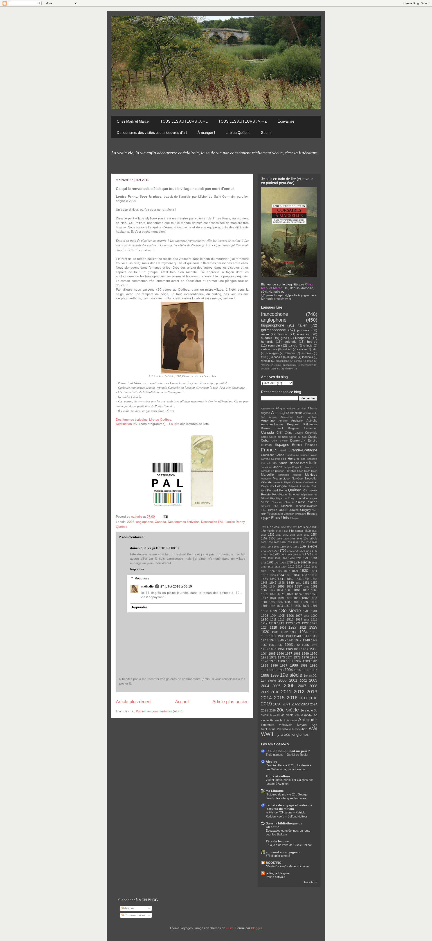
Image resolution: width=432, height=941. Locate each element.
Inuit (263, 463)
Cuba (265, 440)
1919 (280, 623)
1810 (263, 566)
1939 (289, 636)
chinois (308, 345)
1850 (298, 582)
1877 (264, 598)
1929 (313, 627)
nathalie (137, 516)
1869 (264, 594)
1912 (281, 619)
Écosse (312, 513)
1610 (283, 542)
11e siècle (273, 527)
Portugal (272, 490)
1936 (264, 636)
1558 (272, 538)
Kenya (287, 467)
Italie (313, 463)
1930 (265, 632)
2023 (305, 704)
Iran (274, 463)
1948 (306, 640)
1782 (263, 558)
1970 (313, 653)
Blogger (256, 928)
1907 (299, 615)
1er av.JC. (310, 675)
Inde (303, 458)
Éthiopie (294, 518)
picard (276, 368)
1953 (289, 645)
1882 (305, 598)
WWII (267, 734)
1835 (288, 575)
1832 (264, 575)
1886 (279, 602)
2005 (276, 686)
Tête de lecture (277, 841)
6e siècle (276, 720)
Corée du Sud (297, 436)
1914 (299, 619)
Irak (268, 463)
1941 (305, 636)
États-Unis (280, 518)
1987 (283, 665)
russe (265, 334)
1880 (288, 598)
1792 (299, 558)
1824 (271, 571)
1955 (305, 645)
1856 (290, 586)
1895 (297, 605)
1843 (298, 579)
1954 (297, 645)
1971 (264, 657)
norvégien (272, 353)
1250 (283, 527)
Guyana (312, 455)
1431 (278, 531)
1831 (313, 571)
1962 (304, 649)
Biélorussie (310, 424)
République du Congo (282, 498)
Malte (307, 471)
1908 (306, 615)
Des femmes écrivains (131, 419)
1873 (290, 594)
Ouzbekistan (310, 482)
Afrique (280, 408)
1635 (308, 542)
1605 (276, 542)
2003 (313, 680)
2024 (313, 704)
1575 (286, 538)
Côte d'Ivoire (279, 440)
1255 (289, 527)
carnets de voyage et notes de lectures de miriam (289, 807)
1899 (273, 611)
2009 (265, 692)
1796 (270, 562)
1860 (306, 586)
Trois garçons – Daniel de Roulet (287, 754)
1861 (314, 586)
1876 (313, 594)
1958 (272, 649)
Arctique (312, 417)
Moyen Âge (307, 725)
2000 (282, 680)
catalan (302, 349)
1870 (273, 594)
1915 (306, 619)
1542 (285, 534)
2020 (277, 704)
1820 (314, 566)
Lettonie (291, 471)
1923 (313, 623)
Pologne (281, 486)
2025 (264, 710)
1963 (313, 649)
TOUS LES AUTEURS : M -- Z (242, 121)
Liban (300, 471)
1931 (275, 632)
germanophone (273, 330)
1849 (290, 582)
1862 (264, 590)
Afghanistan (267, 408)
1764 (289, 554)
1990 (313, 665)
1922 (305, 623)
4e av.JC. (275, 715)
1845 (314, 579)
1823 (263, 571)
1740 (308, 550)
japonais (303, 330)
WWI (313, 729)
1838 (313, 575)
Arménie (283, 420)
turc (263, 357)
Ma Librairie (275, 791)
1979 (273, 661)
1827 (287, 571)
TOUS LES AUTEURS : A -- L (184, 121)
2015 (279, 697)
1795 (263, 562)
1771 (301, 554)
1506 (314, 531)
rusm (230, 928)
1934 (303, 632)
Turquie (272, 510)
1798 (283, 562)
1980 (281, 661)
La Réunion (277, 471)
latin (314, 349)
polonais (290, 341)
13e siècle (267, 530)
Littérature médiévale (276, 725)
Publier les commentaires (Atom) (159, 711)
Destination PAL (127, 424)
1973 (281, 657)
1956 (313, 645)
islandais (303, 334)
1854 (272, 586)
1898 (264, 611)
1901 (314, 611)
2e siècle (306, 710)
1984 (314, 661)
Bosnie (265, 428)
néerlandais (307, 365)
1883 (313, 598)
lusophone (302, 338)
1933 (293, 632)
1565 (279, 538)
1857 (298, 586)
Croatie (312, 436)
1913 (290, 619)
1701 (263, 550)
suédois (266, 338)
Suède (312, 502)
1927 (292, 627)
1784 (270, 558)
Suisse (301, 502)
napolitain (291, 365)
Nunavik (277, 482)
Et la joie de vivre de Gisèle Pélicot (289, 845)
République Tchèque (285, 494)
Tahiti (275, 506)
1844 (306, 579)
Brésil (279, 428)
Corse (264, 436)
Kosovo (309, 467)
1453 (285, 531)
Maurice (297, 474)
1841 (281, 579)
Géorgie (275, 458)
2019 (266, 704)
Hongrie (293, 458)
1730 (302, 550)
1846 (264, 582)
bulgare (292, 357)
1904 (273, 615)
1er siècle (268, 680)
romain (265, 360)
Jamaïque (266, 467)
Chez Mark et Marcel (133, 121)
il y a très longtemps (291, 734)
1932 (284, 632)
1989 (304, 665)
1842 (290, 579)
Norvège (297, 478)
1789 (291, 558)
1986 (274, 665)
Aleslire (271, 761)
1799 (289, 562)
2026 (272, 710)
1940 (297, 636)
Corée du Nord (278, 436)
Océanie (297, 482)
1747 (314, 550)
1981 (289, 661)
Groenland (267, 455)
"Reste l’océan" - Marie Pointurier (287, 866)
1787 (277, 558)
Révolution (299, 729)
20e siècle (288, 710)
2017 (303, 698)
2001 (293, 680)
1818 (307, 566)
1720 (283, 550)
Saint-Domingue (307, 498)
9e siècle (292, 720)
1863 (272, 590)
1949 (314, 640)
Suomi (266, 133)
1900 (306, 611)
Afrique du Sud (296, 408)
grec (284, 338)
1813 (277, 566)
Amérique (296, 413)
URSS (283, 510)
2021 (286, 704)
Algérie (265, 413)
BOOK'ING (273, 862)
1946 (290, 640)
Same (277, 365)
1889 (304, 602)
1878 (273, 598)
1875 (306, 594)
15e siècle (310, 538)
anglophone (144, 522)
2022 (296, 704)
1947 (298, 640)
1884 (264, 602)
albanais (276, 357)
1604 (270, 542)
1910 (264, 619)
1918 (272, 623)
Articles (129, 908)
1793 (306, 558)
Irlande (283, 463)
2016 (292, 697)
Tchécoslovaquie (306, 506)
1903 (264, 615)
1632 (295, 542)
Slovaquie (277, 502)
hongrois (267, 341)
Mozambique (281, 478)
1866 (297, 590)
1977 (313, 657)
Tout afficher (310, 882)
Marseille (267, 474)
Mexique (311, 474)
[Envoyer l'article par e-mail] (165, 516)
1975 (297, 657)
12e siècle (304, 527)
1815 (291, 566)
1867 (306, 590)
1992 (272, 670)
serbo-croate (269, 349)
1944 (273, 640)
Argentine (268, 420)
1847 (273, 582)
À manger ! (206, 133)
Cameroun (310, 428)
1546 (299, 534)
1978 (264, 661)
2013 (311, 691)
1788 (284, 558)
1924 (264, 627)
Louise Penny (235, 522)
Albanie (312, 408)
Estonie (297, 444)
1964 (264, 653)
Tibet (263, 510)
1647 (263, 546)
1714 (270, 550)
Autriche (311, 420)
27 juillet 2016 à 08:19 (176, 586)
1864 (280, 590)
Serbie (265, 502)
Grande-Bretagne (302, 450)
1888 (296, 602)
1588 (292, 538)
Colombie (311, 432)
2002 (303, 680)
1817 (299, 566)
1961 (297, 649)
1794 (314, 558)
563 (297, 715)
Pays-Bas (267, 486)
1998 (265, 675)
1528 (263, 534)
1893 (280, 605)
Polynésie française (299, 486)
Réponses (142, 578)
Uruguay (305, 510)
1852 (314, 582)
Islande (294, 463)
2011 (286, 691)
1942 (313, 636)
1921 (297, 623)
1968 (297, 653)
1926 (283, 627)
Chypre (299, 432)
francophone (274, 314)
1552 (306, 534)
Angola (273, 417)
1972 (273, 657)
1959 (281, 649)
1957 (264, 649)
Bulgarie (293, 428)
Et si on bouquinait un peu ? (288, 751)
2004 (265, 686)
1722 (289, 550)
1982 (298, 661)
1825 (279, 571)
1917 (264, 623)
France (268, 450)
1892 (272, 606)
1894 (288, 605)
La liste (174, 424)
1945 (282, 640)
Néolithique (268, 729)
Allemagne (280, 413)
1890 (313, 602)
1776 (314, 554)
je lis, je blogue (277, 873)
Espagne (281, 444)
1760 (276, 554)
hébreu (312, 341)
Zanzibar (289, 513)
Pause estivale (275, 877)
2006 (130, 522)
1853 (264, 586)
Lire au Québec (238, 133)
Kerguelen (297, 467)
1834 (280, 575)
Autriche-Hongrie (272, 424)
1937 (272, 636)
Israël (304, 463)
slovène (265, 365)
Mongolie (266, 478)
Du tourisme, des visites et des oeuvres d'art (152, 133)
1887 (288, 602)
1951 (272, 645)
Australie (297, 420)
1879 (280, 598)
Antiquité (307, 719)
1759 (269, 554)
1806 (314, 562)
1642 (314, 542)
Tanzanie (286, 506)
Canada (160, 522)
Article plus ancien (230, 701)
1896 (306, 605)
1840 (273, 579)
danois (293, 345)
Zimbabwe (300, 513)
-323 (263, 527)
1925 (273, 627)
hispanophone (272, 325)
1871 (281, 594)
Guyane (265, 458)
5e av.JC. (306, 715)
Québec (121, 526)
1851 (306, 582)
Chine (288, 432)
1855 (281, 586)
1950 (264, 645)
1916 (314, 619)
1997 (313, 670)
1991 (264, 670)
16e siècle (308, 546)
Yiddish (287, 349)
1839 (264, 579)
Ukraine (294, 510)
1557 (264, 538)
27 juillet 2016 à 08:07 (163, 548)
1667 (276, 546)
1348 (314, 527)
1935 (313, 632)
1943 (264, 640)
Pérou (283, 490)
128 (295, 527)
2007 (302, 686)
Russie (266, 494)
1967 (288, 653)
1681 (296, 546)
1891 (264, 605)
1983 (306, 661)
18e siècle (290, 610)
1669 (283, 546)
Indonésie (312, 458)
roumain (274, 345)
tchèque (290, 353)
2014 (266, 697)
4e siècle (287, 715)
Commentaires (134, 915)
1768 (295, 554)
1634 (302, 542)
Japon (277, 467)
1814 (284, 566)
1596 (299, 538)
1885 (272, 602)
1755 (263, 554)
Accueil (182, 701)
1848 (281, 582)
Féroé (282, 450)
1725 (296, 550)
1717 (276, 550)
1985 (264, 665)
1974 (289, 657)
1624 (289, 542)
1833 (272, 575)
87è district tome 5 (278, 855)
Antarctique (287, 417)
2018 (313, 698)
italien (302, 325)
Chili (279, 432)
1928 (303, 627)
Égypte (265, 518)
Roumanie (310, 490)
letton (310, 361)
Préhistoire (284, 729)
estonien (307, 353)
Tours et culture (278, 776)
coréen (298, 361)
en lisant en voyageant (283, 852)
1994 (289, 670)
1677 (289, 546)
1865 (288, 590)
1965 (272, 653)
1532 (271, 534)
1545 (292, 534)
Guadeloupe (292, 455)
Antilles (300, 417)
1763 (283, 554)
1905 (281, 615)
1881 (297, 598)
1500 (307, 530)
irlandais (307, 357)
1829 (295, 571)
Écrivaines (286, 121)
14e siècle (295, 530)
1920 (289, 623)
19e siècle (291, 675)
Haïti (283, 458)
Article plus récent (134, 701)
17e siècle (302, 562)
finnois (283, 334)
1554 (314, 534)
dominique (138, 548)
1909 (314, 615)
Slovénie (289, 502)
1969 (305, 653)
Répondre (137, 569)
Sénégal (265, 506)
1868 (314, 590)
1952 (280, 645)
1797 (277, 562)
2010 (275, 692)
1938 (281, 636)
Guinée (304, 455)
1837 (305, 575)
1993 (280, 670)
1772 (308, 554)
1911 (273, 619)
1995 (297, 670)
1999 (274, 675)
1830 (304, 571)
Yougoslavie (275, 513)
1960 (289, 649)
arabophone (282, 361)
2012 (299, 691)
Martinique (283, 474)
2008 (313, 686)
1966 (280, 653)
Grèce (279, 455)
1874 (298, 594)
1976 (305, 657)
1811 (270, 566)
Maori (314, 471)
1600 (263, 542)
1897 (314, 605)
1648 (270, 546)
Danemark (297, 440)
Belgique (292, 424)
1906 (290, 615)
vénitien (289, 368)
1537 (278, 534)
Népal (287, 482)
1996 (305, 670)
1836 (297, 575)
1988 (294, 665)
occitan (265, 368)
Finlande (311, 444)
